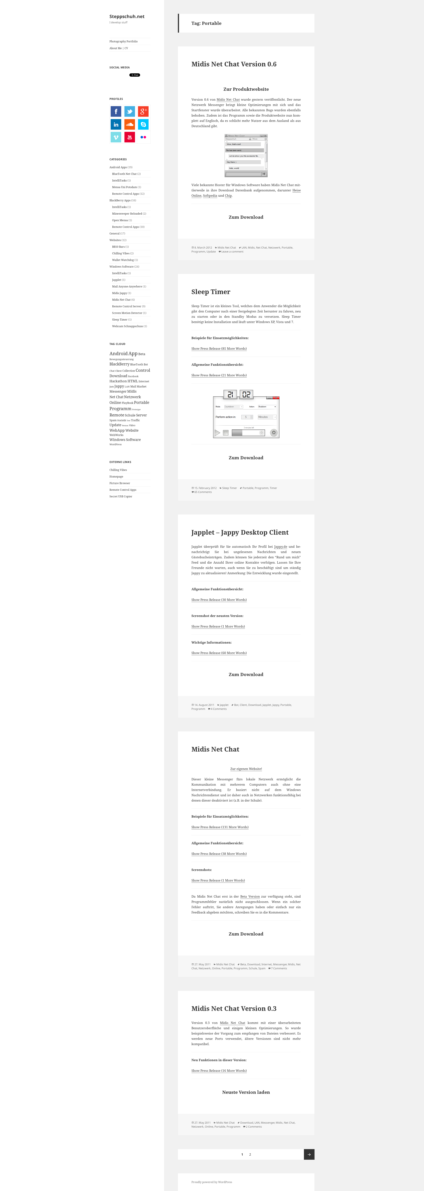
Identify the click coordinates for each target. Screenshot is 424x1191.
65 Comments (203, 492)
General (114, 233)
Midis (131, 391)
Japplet (116, 280)
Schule (130, 415)
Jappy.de (280, 546)
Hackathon (118, 381)
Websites (115, 240)
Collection (128, 371)
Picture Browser (119, 483)
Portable (141, 402)
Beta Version (250, 896)
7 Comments (279, 968)
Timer (273, 488)
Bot (146, 364)
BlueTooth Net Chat (124, 174)
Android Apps (118, 167)
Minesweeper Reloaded (127, 213)
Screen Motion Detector (127, 313)
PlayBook (127, 403)
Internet (144, 381)
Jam (111, 386)
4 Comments (219, 709)
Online (115, 402)
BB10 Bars (118, 247)
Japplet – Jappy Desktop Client (240, 532)
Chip (228, 195)
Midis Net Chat (121, 300)
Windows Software (121, 266)
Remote (116, 415)
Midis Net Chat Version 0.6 (234, 63)
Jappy (119, 386)
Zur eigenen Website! (246, 769)
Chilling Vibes (121, 253)
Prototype (136, 409)
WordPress (115, 444)
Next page (309, 1154)
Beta (141, 354)
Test (128, 420)
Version (125, 425)
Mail (133, 386)
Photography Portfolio (123, 41)
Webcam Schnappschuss (127, 326)
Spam (113, 420)
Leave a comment (232, 251)
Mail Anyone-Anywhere (127, 286)
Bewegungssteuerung (121, 359)
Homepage (116, 476)
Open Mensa (120, 220)
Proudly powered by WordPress (211, 1182)
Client (118, 370)
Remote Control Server (126, 306)
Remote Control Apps (125, 194)
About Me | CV (118, 48)
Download (118, 375)
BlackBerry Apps (120, 200)
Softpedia (210, 195)
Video (132, 425)
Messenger (118, 391)
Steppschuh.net (127, 16)
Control (143, 370)
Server (141, 415)
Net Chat (116, 397)
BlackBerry (119, 364)
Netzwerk (132, 396)
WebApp (117, 430)
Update (115, 425)
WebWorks (116, 435)
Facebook (133, 376)
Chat (112, 370)
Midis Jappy (119, 293)
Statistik (121, 420)
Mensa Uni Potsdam (124, 187)
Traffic (135, 420)
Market (141, 386)
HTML (133, 381)
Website (131, 430)
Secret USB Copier (120, 496)
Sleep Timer (120, 319)
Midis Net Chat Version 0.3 (234, 1008)
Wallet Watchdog (123, 260)
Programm (120, 408)
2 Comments (254, 1126)
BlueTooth (136, 364)
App (133, 353)
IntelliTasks (119, 180)
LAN (127, 386)
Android (118, 353)
